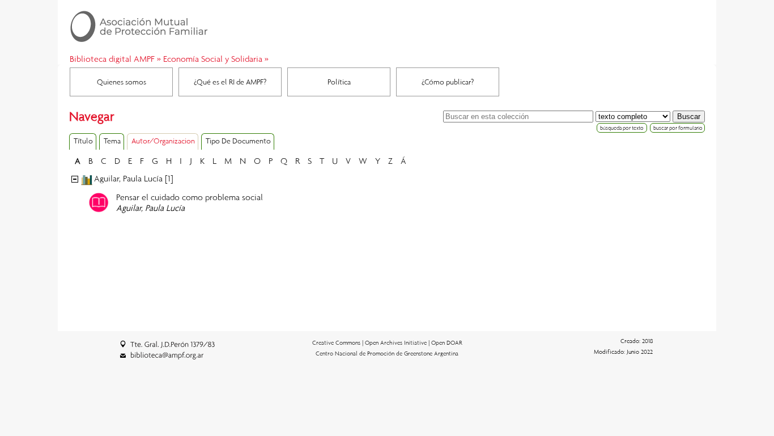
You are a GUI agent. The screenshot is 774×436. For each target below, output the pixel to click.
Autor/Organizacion (163, 140)
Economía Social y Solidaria (212, 58)
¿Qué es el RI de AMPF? (230, 81)
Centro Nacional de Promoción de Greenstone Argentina (387, 353)
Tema (112, 140)
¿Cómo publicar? (448, 81)
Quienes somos (121, 81)
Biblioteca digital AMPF (112, 58)
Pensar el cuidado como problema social (189, 197)
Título (83, 140)
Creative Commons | (338, 342)
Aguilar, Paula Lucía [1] (133, 178)
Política (339, 81)
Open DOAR (446, 342)
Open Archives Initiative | (398, 342)
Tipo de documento (238, 140)
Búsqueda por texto (622, 128)
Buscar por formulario (678, 128)
